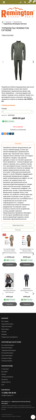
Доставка (4, 371)
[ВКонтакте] (2, 134)
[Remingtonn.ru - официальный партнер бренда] (18, 11)
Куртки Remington (6, 347)
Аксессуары (5, 329)
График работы (6, 382)
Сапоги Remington (7, 355)
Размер (4, 108)
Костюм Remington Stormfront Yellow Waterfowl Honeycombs (9, 250)
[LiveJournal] (13, 134)
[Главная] (2, 22)
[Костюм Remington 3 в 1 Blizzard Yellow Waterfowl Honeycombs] (27, 241)
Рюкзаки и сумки (6, 358)
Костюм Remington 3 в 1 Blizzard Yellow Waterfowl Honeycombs (27, 250)
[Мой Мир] (8, 134)
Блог (2, 384)
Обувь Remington (6, 326)
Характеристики (18, 225)
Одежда (8, 22)
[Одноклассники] (5, 134)
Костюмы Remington (7, 345)
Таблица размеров (7, 377)
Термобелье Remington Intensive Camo (27, 290)
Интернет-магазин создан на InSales (11, 416)
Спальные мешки (6, 360)
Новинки (4, 334)
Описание (18, 143)
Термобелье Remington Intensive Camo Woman (9, 290)
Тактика (3, 331)
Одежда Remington (7, 324)
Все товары (4, 321)
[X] (10, 134)
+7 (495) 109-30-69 (8, 393)
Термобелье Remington (8, 350)
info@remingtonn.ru (7, 395)
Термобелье (17, 22)
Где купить (4, 379)
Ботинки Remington (7, 353)
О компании (5, 369)
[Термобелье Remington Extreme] (18, 60)
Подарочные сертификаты (9, 337)
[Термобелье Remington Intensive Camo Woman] (9, 280)
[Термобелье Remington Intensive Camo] (27, 280)
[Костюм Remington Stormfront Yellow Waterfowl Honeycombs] (9, 241)
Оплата (3, 374)
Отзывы (18, 230)
